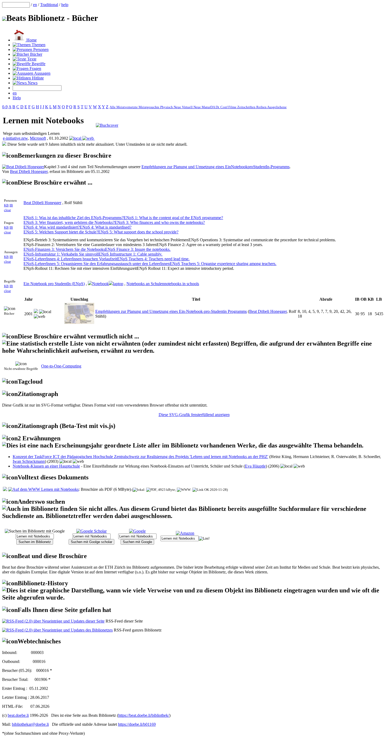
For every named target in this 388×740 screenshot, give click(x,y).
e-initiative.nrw (15, 138)
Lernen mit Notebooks (59, 489)
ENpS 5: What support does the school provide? (138, 232)
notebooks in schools (181, 283)
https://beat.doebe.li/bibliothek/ (143, 715)
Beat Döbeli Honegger (29, 171)
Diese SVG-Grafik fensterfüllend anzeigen (194, 414)
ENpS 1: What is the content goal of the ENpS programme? (173, 217)
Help (17, 98)
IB (11, 205)
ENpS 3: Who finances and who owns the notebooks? (160, 222)
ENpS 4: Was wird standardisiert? (51, 227)
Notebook (100, 283)
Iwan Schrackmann (29, 461)
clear (7, 210)
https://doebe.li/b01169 (137, 724)
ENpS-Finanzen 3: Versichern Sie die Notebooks (64, 249)
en (35, 4)
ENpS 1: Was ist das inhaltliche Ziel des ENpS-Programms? (73, 217)
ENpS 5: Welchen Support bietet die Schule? (60, 232)
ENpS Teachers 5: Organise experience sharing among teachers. (223, 263)
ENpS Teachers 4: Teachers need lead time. (153, 259)
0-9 (5, 107)
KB (6, 205)
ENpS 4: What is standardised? (105, 227)
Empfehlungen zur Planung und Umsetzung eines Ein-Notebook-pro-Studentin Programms (171, 311)
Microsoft (38, 138)
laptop (118, 283)
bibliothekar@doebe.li (30, 724)
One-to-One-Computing (61, 366)
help (64, 4)
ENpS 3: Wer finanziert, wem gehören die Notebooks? (69, 222)
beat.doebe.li (18, 715)
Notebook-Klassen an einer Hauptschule (46, 466)
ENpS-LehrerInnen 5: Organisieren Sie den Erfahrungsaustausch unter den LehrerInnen (96, 263)
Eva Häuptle (255, 466)
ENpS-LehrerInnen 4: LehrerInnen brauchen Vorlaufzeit (70, 259)
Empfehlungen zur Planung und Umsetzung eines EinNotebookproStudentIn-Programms (215, 166)
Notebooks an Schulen (145, 283)
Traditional (49, 4)
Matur (206, 107)
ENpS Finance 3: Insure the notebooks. (138, 249)
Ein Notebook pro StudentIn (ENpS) (54, 283)
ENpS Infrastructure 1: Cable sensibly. (130, 254)
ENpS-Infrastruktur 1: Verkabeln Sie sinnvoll (60, 254)
